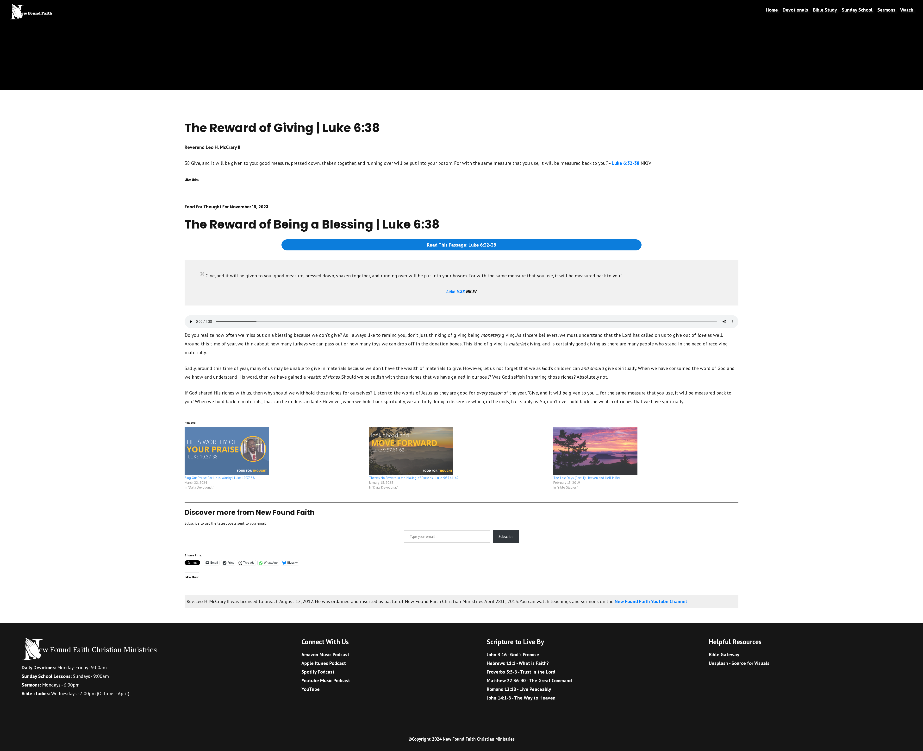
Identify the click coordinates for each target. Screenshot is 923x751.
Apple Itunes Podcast (323, 663)
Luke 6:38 (455, 291)
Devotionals (795, 10)
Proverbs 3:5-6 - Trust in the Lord (521, 672)
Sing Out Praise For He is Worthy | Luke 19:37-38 (220, 478)
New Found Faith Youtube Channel (651, 601)
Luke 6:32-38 (625, 163)
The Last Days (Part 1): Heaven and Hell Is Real (587, 478)
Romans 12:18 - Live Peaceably (519, 689)
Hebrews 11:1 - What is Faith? (518, 663)
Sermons (886, 10)
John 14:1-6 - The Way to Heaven (521, 698)
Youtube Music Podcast (325, 680)
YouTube (310, 689)
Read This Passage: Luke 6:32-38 (461, 245)
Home (772, 10)
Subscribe (506, 536)
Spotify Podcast (317, 672)
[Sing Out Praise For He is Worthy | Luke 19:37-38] (274, 451)
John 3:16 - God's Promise (513, 654)
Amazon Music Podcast (325, 654)
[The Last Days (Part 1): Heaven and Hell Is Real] (643, 451)
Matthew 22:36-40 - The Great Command (529, 680)
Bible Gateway (724, 654)
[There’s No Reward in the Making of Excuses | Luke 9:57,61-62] (459, 451)
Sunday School (857, 10)
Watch (906, 10)
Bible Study (825, 10)
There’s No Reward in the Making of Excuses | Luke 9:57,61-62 (414, 478)
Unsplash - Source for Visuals (739, 663)
